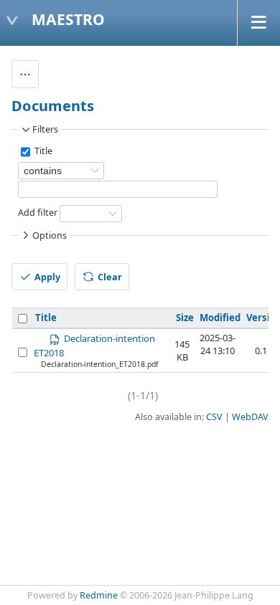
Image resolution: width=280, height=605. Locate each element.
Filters (45, 129)
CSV (214, 417)
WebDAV (250, 417)
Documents (52, 105)
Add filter (37, 213)
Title (42, 152)
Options (49, 235)
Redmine (99, 595)
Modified (220, 317)
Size (185, 317)
